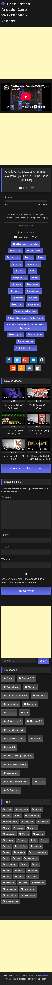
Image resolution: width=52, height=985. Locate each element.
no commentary (39, 852)
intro (45, 840)
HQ (36, 277)
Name (5, 535)
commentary (33, 815)
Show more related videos (26, 468)
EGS (29, 257)
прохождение (26, 341)
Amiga (9, 678)
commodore (11, 821)
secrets (19, 298)
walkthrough (36, 334)
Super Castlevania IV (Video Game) (26, 318)
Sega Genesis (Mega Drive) (19, 756)
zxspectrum (11, 895)
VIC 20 (41, 781)
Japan (18, 284)
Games (25, 834)
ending (18, 264)
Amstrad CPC (28, 678)
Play (18, 858)
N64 (26, 713)
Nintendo (20, 852)
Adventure (23, 809)
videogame (39, 883)
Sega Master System (16, 764)
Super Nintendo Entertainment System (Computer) (26, 326)
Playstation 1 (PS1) (15, 730)
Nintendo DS (36, 721)
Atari (8, 815)
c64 (19, 815)
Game (33, 828)
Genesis (9, 840)
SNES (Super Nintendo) (27, 244)
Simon (34, 298)
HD (33, 271)
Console (44, 821)
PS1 (26, 864)
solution (17, 304)
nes (7, 852)
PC (7, 858)
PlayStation (32, 858)
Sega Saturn (12, 773)
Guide (21, 271)
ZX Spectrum (13, 790)
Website (5, 559)
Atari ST (31, 687)
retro (8, 870)
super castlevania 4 (27, 311)
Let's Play (33, 284)
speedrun (34, 304)
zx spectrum (29, 895)
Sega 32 (37, 738)
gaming (39, 834)
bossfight (17, 250)
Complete (28, 821)
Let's (8, 846)
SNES (20, 876)
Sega (8, 876)
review (20, 870)
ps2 (36, 864)
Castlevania (35, 250)
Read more (24, 225)
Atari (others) (13, 687)
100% (8, 809)
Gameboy (31, 704)
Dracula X (14, 257)
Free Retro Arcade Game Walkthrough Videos (15, 12)
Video (24, 883)
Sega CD (11, 747)
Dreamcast (41, 695)
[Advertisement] (26, 53)
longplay (17, 291)
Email (5, 547)
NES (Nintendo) (14, 721)
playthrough (34, 291)
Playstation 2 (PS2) (15, 738)
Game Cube (12, 704)
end (42, 257)
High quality (20, 277)
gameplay (34, 264)
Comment (6, 497)
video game (16, 334)
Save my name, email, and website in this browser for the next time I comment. (22, 581)
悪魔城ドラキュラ (26, 348)
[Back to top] (43, 976)
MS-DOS (11, 713)
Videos (30, 232)
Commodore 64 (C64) (17, 695)
